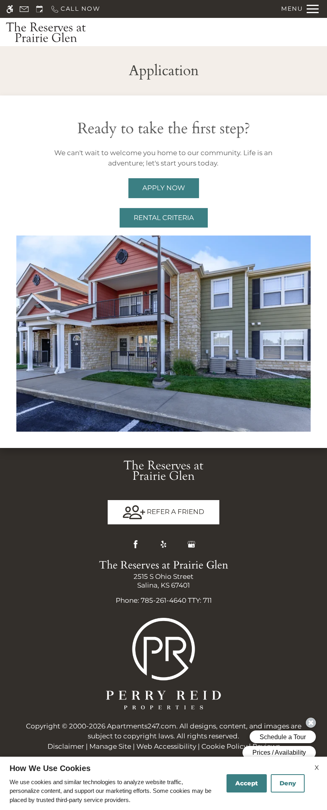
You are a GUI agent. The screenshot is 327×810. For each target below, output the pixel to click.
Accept (246, 783)
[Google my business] (191, 544)
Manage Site (110, 746)
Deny (288, 783)
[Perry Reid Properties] (163, 663)
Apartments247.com (141, 726)
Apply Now (163, 188)
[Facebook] (136, 544)
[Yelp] (163, 544)
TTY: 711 (164, 600)
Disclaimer (65, 746)
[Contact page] (24, 9)
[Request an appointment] (39, 9)
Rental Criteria (164, 218)
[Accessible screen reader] (10, 9)
